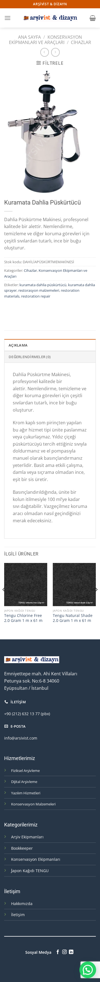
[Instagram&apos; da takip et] (64, 952)
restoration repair (35, 296)
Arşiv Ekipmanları (27, 836)
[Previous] (4, 600)
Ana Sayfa (29, 37)
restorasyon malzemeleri (38, 290)
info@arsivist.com (20, 738)
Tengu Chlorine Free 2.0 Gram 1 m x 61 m (23, 618)
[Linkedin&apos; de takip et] (71, 952)
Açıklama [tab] (18, 345)
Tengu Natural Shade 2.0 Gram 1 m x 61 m (72, 618)
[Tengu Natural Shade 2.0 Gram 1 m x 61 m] (74, 584)
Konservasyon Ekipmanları (35, 859)
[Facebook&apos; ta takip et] (57, 952)
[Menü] (7, 18)
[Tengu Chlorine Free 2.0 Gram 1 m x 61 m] (25, 584)
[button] (87, 970)
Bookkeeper (22, 848)
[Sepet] (92, 18)
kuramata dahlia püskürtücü (42, 284)
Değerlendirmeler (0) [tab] (30, 356)
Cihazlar (81, 42)
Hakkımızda (21, 903)
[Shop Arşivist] (50, 17)
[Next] (96, 600)
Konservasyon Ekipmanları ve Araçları (45, 39)
